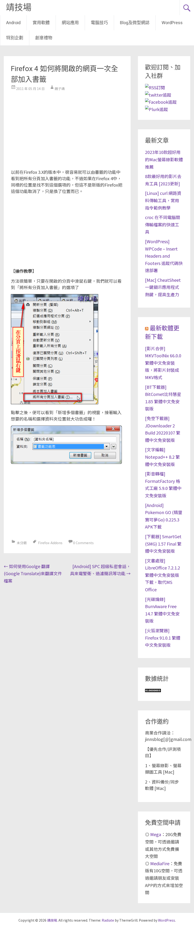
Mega (155, 834)
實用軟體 (41, 22)
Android (13, 22)
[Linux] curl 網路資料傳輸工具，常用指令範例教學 (163, 200)
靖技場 (18, 8)
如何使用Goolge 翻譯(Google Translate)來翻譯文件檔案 (33, 573)
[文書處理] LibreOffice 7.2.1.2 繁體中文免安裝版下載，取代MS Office (162, 574)
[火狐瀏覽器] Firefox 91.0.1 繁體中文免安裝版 (162, 637)
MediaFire (159, 863)
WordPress (172, 22)
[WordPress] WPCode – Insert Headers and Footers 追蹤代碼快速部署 (164, 255)
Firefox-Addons (50, 542)
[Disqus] (67, 647)
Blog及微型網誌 (135, 22)
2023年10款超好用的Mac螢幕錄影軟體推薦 (164, 159)
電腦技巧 (99, 22)
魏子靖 (60, 88)
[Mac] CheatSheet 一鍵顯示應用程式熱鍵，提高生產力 (163, 287)
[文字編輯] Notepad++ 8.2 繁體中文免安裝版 (162, 456)
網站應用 (70, 22)
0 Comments (83, 542)
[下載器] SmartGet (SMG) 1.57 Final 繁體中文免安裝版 (163, 543)
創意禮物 (43, 37)
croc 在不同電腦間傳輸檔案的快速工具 (162, 224)
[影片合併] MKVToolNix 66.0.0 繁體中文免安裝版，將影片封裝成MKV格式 (163, 362)
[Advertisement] (67, 128)
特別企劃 (14, 37)
